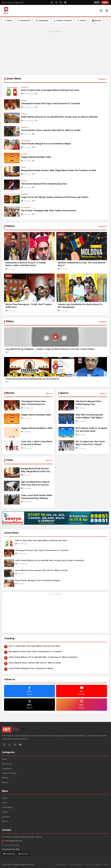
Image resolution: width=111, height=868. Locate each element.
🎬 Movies (96, 21)
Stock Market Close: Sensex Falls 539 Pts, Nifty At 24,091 (41, 570)
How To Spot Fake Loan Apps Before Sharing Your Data (41, 540)
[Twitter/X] (9, 745)
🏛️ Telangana (41, 21)
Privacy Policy (61, 864)
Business (6, 817)
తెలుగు (97, 2)
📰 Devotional (23, 21)
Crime (4, 803)
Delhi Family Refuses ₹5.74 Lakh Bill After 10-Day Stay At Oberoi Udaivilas (49, 560)
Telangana (7, 769)
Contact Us (88, 864)
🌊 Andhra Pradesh (62, 21)
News (4, 759)
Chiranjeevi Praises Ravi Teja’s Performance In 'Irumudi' (42, 550)
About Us (78, 864)
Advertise (98, 864)
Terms (70, 864)
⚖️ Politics (82, 21)
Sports (5, 798)
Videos (5, 821)
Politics (5, 778)
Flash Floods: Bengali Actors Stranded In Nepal (37, 580)
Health (5, 812)
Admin (106, 864)
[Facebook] (4, 745)
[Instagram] (15, 745)
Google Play (10, 853)
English (105, 2)
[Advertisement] (55, 53)
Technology (7, 807)
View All (101, 79)
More (48, 393)
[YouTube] (20, 745)
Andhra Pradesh (9, 773)
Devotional (7, 764)
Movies (5, 783)
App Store (24, 853)
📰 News (8, 21)
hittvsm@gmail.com (13, 841)
